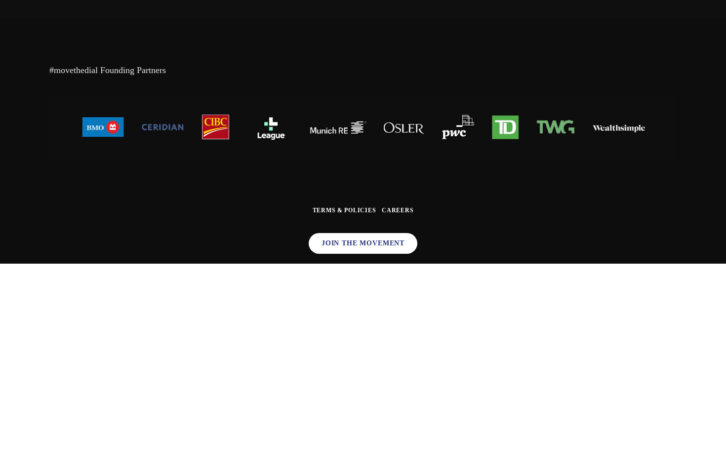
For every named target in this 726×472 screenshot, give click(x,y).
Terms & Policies (344, 210)
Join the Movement (363, 243)
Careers (397, 210)
